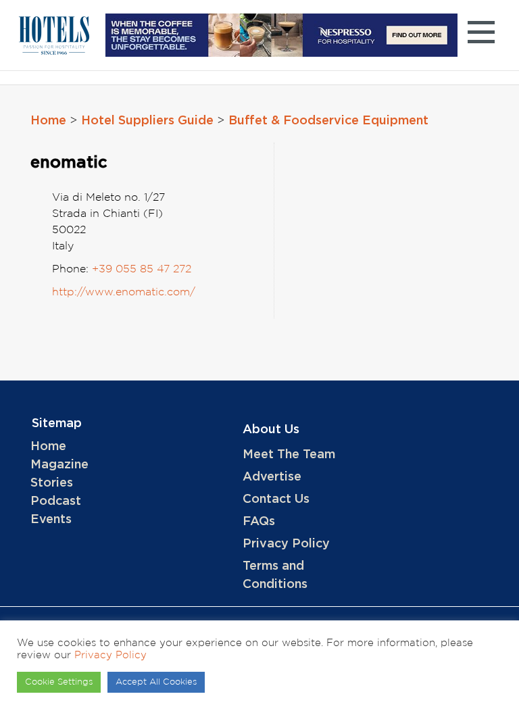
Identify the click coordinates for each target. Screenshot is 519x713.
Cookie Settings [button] (59, 682)
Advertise (272, 477)
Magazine (59, 465)
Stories (51, 483)
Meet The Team (289, 455)
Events (51, 520)
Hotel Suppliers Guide (147, 121)
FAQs (259, 522)
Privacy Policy (286, 544)
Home (48, 121)
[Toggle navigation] (481, 35)
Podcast (55, 501)
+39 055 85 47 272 (141, 269)
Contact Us (276, 499)
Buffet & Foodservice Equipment (328, 121)
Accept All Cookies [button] (156, 682)
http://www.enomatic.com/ (123, 292)
